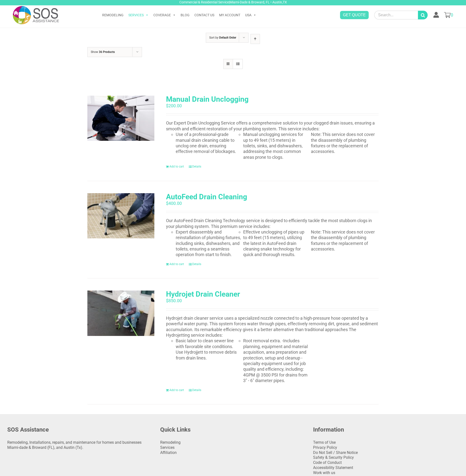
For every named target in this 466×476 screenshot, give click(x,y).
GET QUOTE (354, 15)
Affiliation (168, 452)
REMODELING (113, 15)
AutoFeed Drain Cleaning (206, 196)
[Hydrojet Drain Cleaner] (120, 313)
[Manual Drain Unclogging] (120, 118)
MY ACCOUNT (229, 15)
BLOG (185, 15)
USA (248, 15)
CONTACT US (204, 15)
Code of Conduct (327, 462)
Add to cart (176, 166)
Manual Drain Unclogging (207, 99)
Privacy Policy (325, 447)
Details (196, 166)
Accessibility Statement (333, 467)
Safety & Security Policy (333, 457)
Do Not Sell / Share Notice (335, 452)
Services (167, 447)
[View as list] (237, 64)
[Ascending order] (255, 39)
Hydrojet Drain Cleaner (203, 294)
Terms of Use (324, 442)
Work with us (324, 472)
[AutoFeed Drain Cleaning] (120, 215)
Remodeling (170, 442)
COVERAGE (162, 15)
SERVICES (136, 15)
